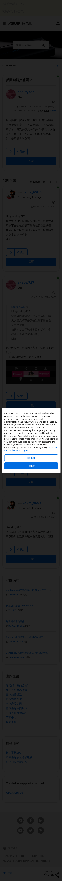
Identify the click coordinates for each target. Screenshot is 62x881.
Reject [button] (31, 458)
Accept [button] (31, 466)
